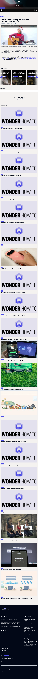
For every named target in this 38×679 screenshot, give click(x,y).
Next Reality (12, 7)
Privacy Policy (3, 650)
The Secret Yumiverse (28, 10)
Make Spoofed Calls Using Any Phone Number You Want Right (30, 642)
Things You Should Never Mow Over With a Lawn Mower (12, 389)
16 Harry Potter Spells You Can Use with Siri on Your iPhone (30, 628)
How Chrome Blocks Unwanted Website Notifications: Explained (13, 315)
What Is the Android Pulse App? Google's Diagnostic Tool (12, 152)
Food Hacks (17, 10)
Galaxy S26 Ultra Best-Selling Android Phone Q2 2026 (11, 175)
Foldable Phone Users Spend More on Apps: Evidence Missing (13, 292)
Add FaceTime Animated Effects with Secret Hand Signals (30, 634)
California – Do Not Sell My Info (6, 653)
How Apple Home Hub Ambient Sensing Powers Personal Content (13, 512)
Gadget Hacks (8, 7)
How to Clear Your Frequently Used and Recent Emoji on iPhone (30, 639)
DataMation (27, 669)
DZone (3, 671)
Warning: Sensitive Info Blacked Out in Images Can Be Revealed (30, 645)
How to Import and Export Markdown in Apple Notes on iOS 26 (13, 465)
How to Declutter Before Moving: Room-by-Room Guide (12, 418)
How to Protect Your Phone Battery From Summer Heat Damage (13, 441)
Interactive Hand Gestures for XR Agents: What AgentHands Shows (14, 339)
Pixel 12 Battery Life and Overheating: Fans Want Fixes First (12, 268)
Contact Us (3, 652)
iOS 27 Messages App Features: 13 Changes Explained (11, 128)
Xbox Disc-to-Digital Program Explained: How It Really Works (13, 199)
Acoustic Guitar (19, 5)
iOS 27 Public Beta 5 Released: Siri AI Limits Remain (11, 569)
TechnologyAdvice (9, 669)
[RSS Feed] (7, 630)
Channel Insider (33, 669)
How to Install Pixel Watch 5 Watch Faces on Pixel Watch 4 (12, 222)
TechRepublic (16, 669)
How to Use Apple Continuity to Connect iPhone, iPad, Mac (12, 488)
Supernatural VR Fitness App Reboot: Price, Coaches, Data (12, 540)
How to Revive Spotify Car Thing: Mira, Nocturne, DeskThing (12, 360)
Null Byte (16, 7)
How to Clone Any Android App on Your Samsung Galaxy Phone (30, 625)
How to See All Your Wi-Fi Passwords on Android (30, 620)
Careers (4, 655)
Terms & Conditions (4, 648)
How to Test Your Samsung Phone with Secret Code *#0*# (30, 636)
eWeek (22, 669)
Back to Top (3, 661)
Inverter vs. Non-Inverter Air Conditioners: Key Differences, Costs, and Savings (16, 598)
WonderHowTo (2, 7)
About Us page (8, 627)
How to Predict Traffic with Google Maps (30, 631)
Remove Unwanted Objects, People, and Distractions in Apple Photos (30, 622)
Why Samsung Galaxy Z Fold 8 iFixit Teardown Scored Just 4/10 (13, 246)
